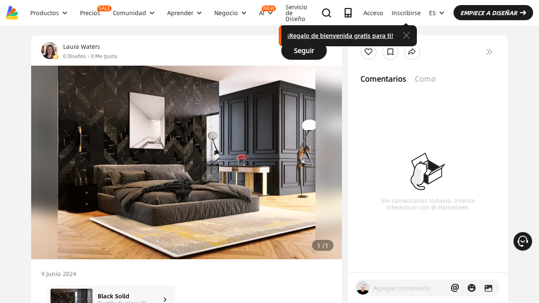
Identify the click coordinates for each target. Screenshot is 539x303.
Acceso (373, 12)
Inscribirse (406, 12)
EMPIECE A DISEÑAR (488, 12)
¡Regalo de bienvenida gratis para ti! (340, 35)
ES (432, 12)
